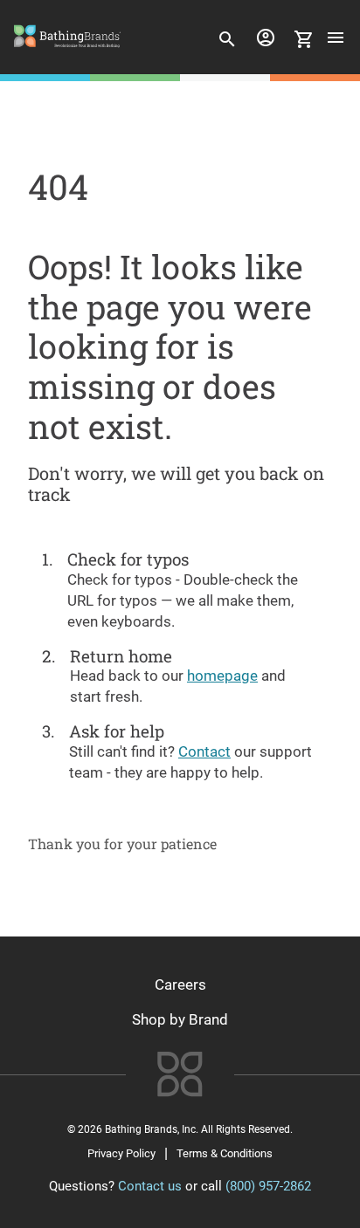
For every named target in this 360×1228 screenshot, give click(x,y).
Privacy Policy (121, 1153)
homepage (222, 675)
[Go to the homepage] (67, 53)
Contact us (150, 1186)
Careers (180, 984)
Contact (204, 751)
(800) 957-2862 (268, 1186)
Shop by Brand (180, 1019)
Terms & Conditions (225, 1153)
